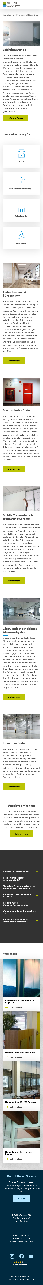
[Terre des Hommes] (21, 1129)
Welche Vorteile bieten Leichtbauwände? (13, 878)
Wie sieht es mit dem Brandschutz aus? (19, 912)
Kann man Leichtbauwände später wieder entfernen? (16, 920)
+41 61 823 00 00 (22, 1235)
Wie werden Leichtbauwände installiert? (17, 895)
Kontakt (21, 1198)
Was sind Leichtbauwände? (16, 871)
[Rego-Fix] (21, 978)
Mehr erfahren (16, 1007)
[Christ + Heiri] (21, 1030)
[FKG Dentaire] (21, 1080)
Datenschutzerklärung (26, 1279)
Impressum (13, 1279)
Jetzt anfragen (14, 360)
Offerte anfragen (15, 118)
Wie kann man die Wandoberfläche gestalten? (16, 903)
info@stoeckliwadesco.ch (21, 1241)
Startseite (6, 15)
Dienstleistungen (18, 15)
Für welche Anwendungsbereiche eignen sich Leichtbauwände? (19, 887)
